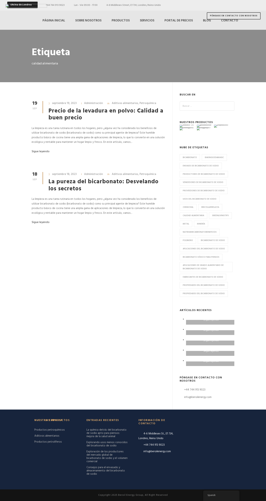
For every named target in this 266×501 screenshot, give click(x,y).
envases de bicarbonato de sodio (201, 165)
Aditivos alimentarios (125, 103)
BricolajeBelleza (210, 207)
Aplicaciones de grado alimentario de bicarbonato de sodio (203, 267)
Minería (201, 224)
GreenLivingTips (220, 215)
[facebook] (238, 5)
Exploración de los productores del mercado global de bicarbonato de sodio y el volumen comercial (107, 456)
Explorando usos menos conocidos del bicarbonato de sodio (107, 444)
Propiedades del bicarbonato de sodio (204, 285)
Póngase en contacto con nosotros (233, 15)
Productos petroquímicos (49, 430)
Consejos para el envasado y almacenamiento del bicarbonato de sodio (105, 470)
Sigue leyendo (40, 151)
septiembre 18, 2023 (64, 174)
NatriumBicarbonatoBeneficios (200, 232)
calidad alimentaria (193, 215)
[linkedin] (251, 5)
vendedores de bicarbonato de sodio (203, 182)
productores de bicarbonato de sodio (204, 174)
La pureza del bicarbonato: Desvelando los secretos (103, 185)
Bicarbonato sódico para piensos (201, 257)
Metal (186, 224)
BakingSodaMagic (214, 157)
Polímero (188, 240)
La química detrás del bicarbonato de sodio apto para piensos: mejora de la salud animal (106, 433)
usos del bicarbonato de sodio (199, 199)
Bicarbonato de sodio (213, 240)
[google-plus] (245, 5)
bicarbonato (190, 157)
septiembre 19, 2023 (64, 103)
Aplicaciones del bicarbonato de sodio (204, 248)
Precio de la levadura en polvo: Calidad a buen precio (105, 114)
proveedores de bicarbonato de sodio (204, 190)
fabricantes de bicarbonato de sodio (203, 277)
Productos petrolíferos (48, 442)
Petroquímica (148, 103)
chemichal (188, 207)
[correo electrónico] (232, 5)
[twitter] (258, 5)
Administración (93, 103)
